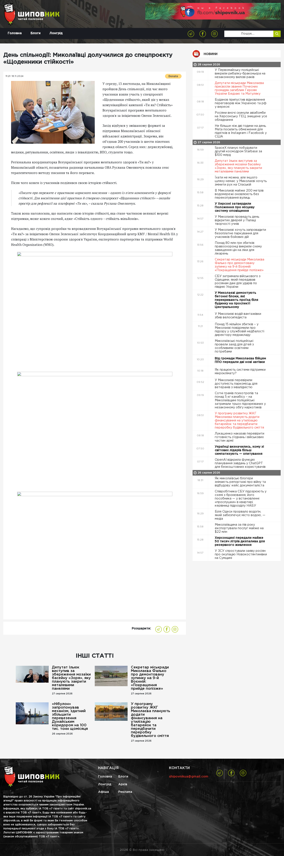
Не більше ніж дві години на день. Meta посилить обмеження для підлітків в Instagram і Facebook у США (241, 131)
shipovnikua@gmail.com (188, 776)
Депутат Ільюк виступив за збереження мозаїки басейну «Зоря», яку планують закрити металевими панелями (71, 678)
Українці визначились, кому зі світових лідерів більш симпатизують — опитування (239, 450)
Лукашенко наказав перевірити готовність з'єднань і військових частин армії (239, 437)
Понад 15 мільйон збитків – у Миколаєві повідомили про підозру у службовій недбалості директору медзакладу (239, 329)
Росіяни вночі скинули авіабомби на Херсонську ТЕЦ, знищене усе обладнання (241, 116)
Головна (15, 33)
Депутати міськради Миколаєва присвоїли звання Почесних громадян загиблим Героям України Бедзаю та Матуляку (239, 88)
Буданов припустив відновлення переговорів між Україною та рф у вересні (240, 103)
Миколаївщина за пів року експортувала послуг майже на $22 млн (239, 528)
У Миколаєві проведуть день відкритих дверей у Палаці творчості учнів (237, 220)
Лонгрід (56, 33)
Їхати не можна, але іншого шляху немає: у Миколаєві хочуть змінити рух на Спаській (241, 181)
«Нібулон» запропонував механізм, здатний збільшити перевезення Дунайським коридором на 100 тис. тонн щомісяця (70, 716)
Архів (122, 784)
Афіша (103, 792)
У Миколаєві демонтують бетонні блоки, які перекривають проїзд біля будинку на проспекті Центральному (236, 300)
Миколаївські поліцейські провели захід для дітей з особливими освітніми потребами (234, 346)
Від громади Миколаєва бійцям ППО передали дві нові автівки (240, 360)
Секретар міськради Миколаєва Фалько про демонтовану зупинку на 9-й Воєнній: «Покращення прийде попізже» (150, 678)
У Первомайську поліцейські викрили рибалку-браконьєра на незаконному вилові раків (240, 73)
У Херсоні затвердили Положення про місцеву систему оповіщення (234, 207)
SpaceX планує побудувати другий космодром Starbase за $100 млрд (238, 151)
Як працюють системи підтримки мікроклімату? (240, 371)
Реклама (125, 792)
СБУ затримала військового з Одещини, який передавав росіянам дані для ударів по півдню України (237, 281)
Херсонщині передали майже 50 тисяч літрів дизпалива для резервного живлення (240, 541)
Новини (210, 54)
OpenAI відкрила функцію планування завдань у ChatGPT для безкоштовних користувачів (240, 463)
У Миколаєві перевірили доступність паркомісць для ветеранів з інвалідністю (236, 384)
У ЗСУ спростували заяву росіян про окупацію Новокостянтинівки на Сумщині (241, 554)
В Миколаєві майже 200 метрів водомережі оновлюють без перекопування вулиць (239, 194)
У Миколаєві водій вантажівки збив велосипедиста (238, 316)
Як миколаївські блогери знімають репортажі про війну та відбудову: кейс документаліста (240, 482)
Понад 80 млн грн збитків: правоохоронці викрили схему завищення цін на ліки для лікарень (238, 248)
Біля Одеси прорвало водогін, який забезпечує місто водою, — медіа (240, 515)
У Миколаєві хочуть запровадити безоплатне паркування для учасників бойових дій (240, 233)
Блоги (36, 33)
